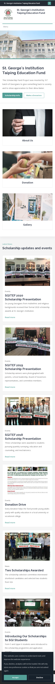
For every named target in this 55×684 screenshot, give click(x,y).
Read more (10, 317)
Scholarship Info (12, 95)
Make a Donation (34, 95)
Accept (15, 677)
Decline (39, 677)
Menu (5, 26)
